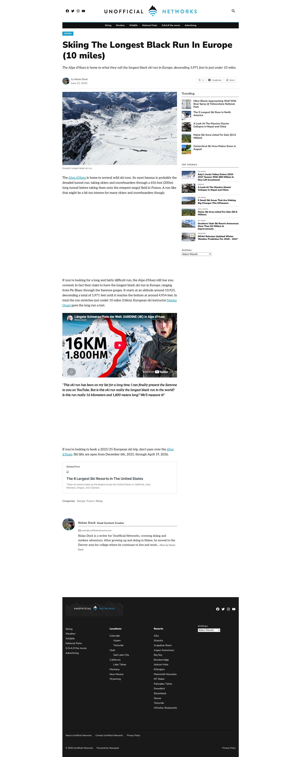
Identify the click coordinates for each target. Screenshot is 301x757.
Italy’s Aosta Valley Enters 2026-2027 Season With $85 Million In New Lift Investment (216, 177)
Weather (120, 25)
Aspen (117, 640)
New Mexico (117, 674)
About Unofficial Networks (79, 735)
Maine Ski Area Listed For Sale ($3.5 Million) (214, 136)
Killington (159, 669)
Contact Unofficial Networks (109, 735)
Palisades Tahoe (163, 684)
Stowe (157, 698)
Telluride (118, 645)
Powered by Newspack (108, 748)
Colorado (115, 636)
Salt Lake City (121, 655)
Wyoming (115, 679)
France (90, 501)
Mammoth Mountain (165, 674)
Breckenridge (161, 660)
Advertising (190, 25)
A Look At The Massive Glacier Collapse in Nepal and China (211, 125)
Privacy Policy (133, 735)
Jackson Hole (161, 664)
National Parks (149, 25)
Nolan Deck (81, 79)
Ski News (202, 171)
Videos (201, 184)
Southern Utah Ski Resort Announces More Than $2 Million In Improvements (218, 226)
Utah (112, 650)
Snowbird (159, 688)
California (115, 660)
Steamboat (160, 693)
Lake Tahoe (119, 664)
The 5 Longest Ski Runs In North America (212, 114)
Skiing (108, 25)
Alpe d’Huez (77, 178)
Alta (156, 636)
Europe (81, 501)
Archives (187, 250)
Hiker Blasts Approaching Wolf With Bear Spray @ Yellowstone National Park (214, 104)
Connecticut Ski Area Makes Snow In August (214, 148)
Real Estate (203, 209)
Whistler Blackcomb (165, 708)
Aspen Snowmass (164, 650)
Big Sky (158, 655)
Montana (114, 669)
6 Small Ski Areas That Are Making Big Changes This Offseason (217, 201)
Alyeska (158, 640)
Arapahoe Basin (163, 645)
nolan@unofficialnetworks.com (96, 530)
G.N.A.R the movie (171, 25)
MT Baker (159, 679)
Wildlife (133, 25)
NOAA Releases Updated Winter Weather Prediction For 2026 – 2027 (218, 238)
